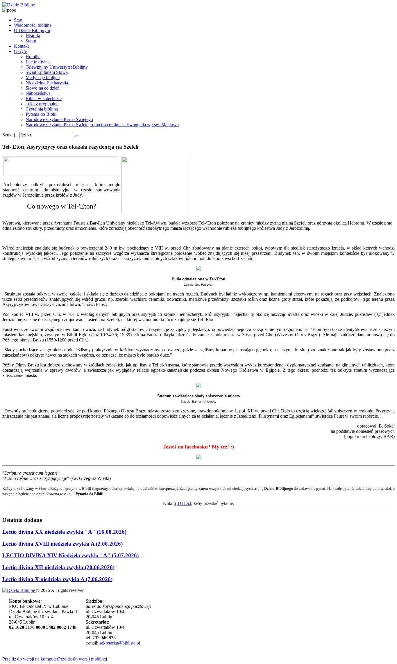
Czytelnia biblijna (42, 108)
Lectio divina (38, 61)
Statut (31, 40)
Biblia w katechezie (44, 98)
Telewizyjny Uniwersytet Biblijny (57, 67)
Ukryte (20, 51)
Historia (33, 35)
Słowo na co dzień (43, 88)
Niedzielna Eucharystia (47, 82)
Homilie (33, 56)
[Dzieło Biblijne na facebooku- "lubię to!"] (198, 457)
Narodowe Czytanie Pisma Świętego (59, 119)
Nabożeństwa (38, 93)
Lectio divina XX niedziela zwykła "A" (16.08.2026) (64, 532)
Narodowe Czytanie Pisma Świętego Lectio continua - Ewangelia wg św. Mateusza (102, 124)
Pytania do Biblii (41, 114)
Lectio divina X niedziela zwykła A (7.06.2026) (57, 579)
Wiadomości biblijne (32, 25)
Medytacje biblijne (43, 77)
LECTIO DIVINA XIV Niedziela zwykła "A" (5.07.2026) (70, 555)
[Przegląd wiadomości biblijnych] (60, 173)
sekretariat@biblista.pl (119, 642)
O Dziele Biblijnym (32, 30)
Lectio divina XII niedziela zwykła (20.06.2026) (58, 567)
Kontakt (21, 46)
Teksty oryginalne (42, 103)
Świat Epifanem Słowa (47, 72)
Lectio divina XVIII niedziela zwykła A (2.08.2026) (62, 544)
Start (18, 19)
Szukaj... (10, 134)
